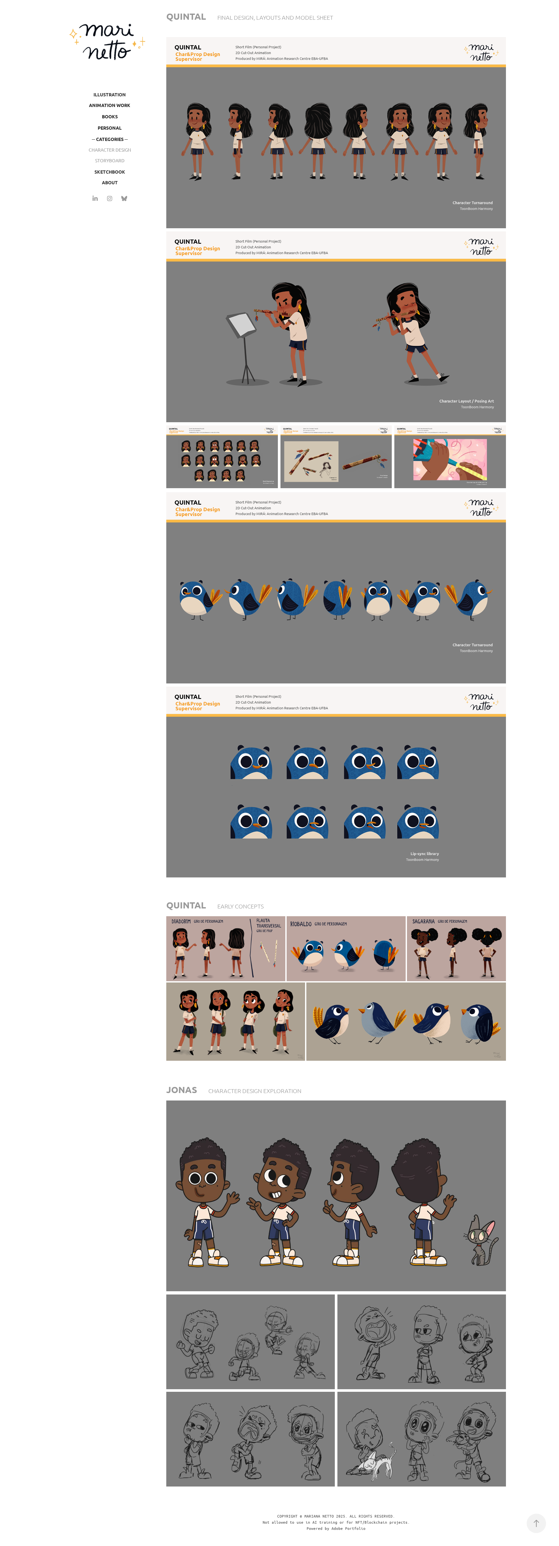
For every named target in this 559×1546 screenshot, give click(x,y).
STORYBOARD (110, 160)
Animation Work (109, 105)
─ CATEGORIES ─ (110, 139)
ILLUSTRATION (109, 94)
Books (110, 116)
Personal (110, 128)
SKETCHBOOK (109, 172)
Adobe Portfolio (349, 1528)
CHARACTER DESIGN (110, 150)
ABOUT (110, 182)
